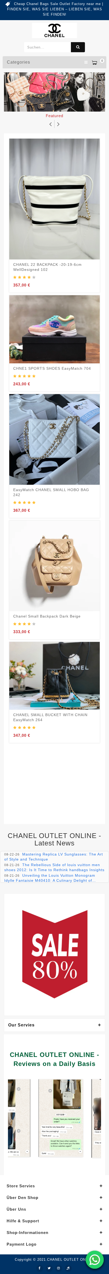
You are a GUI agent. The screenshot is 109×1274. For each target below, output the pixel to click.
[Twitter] (49, 1268)
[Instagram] (58, 1268)
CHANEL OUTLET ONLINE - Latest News (54, 839)
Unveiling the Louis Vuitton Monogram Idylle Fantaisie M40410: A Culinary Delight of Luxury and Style (49, 880)
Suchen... (78, 47)
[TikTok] (68, 1268)
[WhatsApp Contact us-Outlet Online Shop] (95, 1260)
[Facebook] (39, 1268)
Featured (54, 115)
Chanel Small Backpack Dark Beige (47, 616)
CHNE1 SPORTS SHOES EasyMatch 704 (52, 368)
